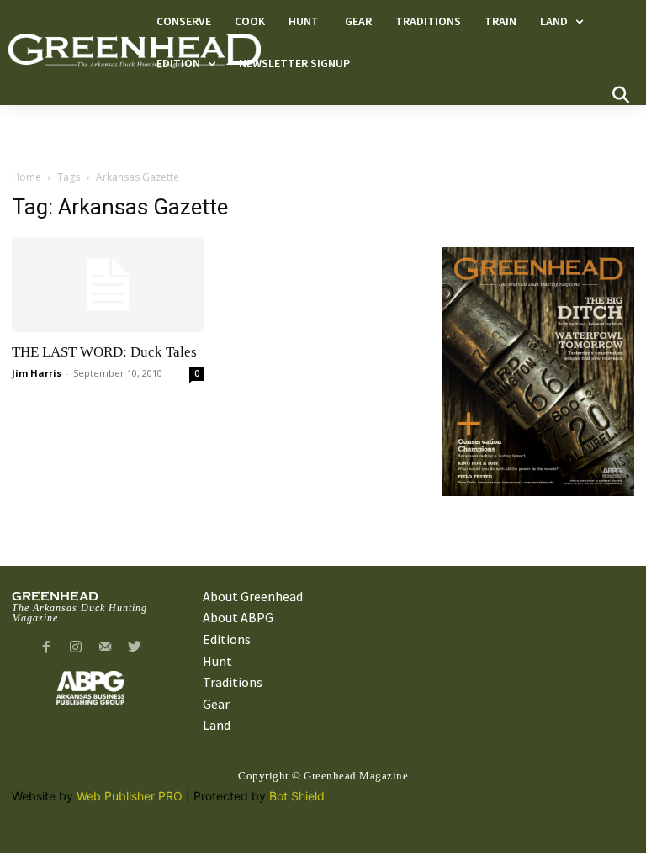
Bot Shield (297, 796)
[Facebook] (46, 648)
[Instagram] (76, 648)
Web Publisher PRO (130, 796)
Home (26, 177)
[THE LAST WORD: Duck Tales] (108, 284)
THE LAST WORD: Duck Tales (104, 352)
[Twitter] (134, 648)
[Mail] (105, 648)
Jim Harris (36, 373)
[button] (620, 95)
